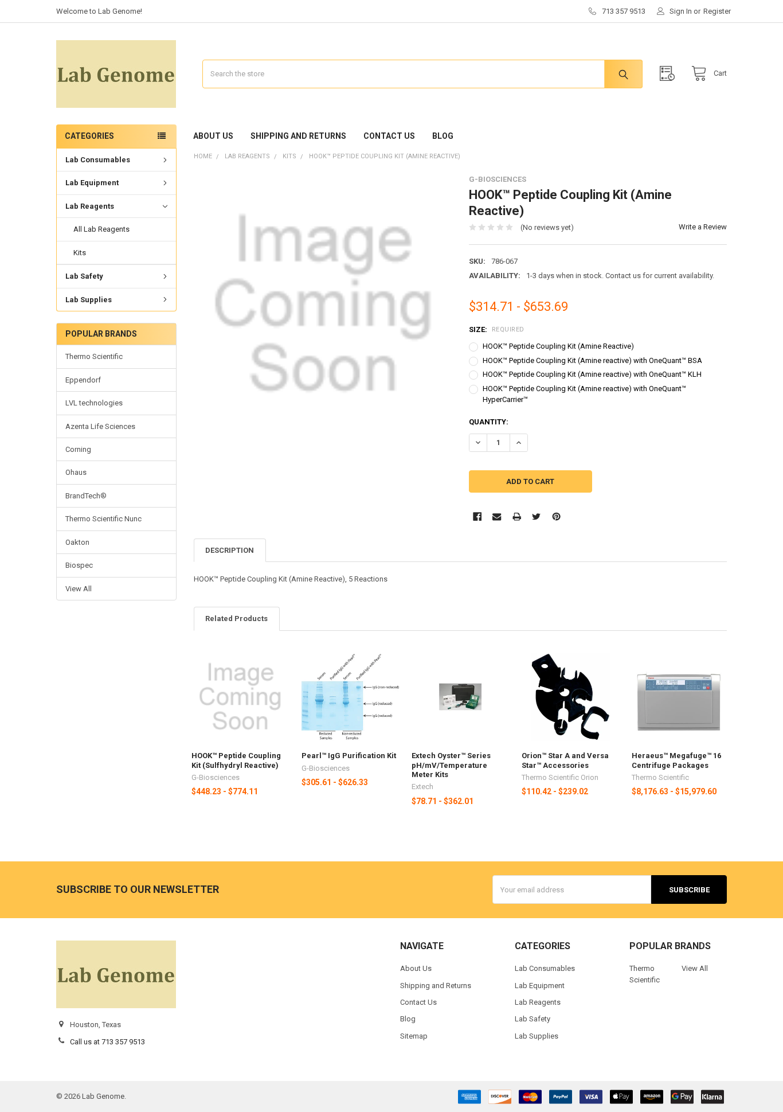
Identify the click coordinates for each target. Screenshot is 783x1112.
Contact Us (389, 136)
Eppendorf (83, 380)
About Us (213, 136)
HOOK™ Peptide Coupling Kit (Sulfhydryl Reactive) (236, 760)
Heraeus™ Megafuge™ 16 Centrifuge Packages (676, 760)
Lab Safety (84, 276)
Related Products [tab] (236, 618)
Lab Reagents (89, 206)
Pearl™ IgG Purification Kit (349, 755)
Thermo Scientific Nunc (103, 518)
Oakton (77, 542)
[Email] (496, 516)
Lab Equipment (92, 182)
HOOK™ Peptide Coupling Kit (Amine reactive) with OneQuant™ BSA (592, 360)
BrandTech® (86, 495)
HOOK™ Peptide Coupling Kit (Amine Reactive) (558, 346)
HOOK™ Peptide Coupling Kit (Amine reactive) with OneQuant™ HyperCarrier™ (584, 394)
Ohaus (76, 472)
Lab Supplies (88, 299)
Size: (496, 329)
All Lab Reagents (101, 229)
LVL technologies (94, 403)
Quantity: (488, 422)
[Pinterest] (556, 516)
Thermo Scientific (94, 356)
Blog (442, 136)
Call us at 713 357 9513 (107, 1041)
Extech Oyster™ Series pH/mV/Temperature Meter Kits (451, 765)
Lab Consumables (97, 159)
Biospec (79, 565)
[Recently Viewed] (670, 74)
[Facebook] (477, 516)
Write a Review (703, 227)
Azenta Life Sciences (100, 426)
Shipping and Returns (298, 136)
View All (78, 588)
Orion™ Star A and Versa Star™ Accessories (565, 760)
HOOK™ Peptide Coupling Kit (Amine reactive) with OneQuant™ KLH (592, 374)
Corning (78, 449)
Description (229, 550)
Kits (79, 252)
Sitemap (414, 1036)
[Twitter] (536, 516)
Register (717, 11)
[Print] (516, 516)
